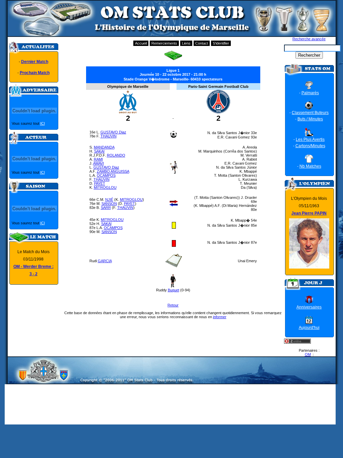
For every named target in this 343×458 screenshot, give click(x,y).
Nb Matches (310, 166)
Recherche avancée (309, 39)
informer (219, 317)
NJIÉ (109, 199)
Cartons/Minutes (310, 146)
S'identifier (221, 43)
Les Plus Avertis (310, 139)
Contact (201, 43)
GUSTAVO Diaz (113, 132)
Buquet (173, 290)
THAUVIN (108, 136)
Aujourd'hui (309, 327)
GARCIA (105, 261)
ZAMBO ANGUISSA (113, 171)
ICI (42, 123)
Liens (186, 43)
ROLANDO (116, 155)
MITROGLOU (105, 187)
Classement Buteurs (310, 112)
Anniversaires (309, 307)
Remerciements (164, 43)
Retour (173, 305)
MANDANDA (104, 147)
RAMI (98, 159)
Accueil (141, 43)
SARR (106, 208)
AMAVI (98, 163)
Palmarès (310, 93)
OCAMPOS (106, 175)
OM (308, 354)
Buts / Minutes (310, 119)
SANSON (109, 204)
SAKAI (99, 151)
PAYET (99, 183)
